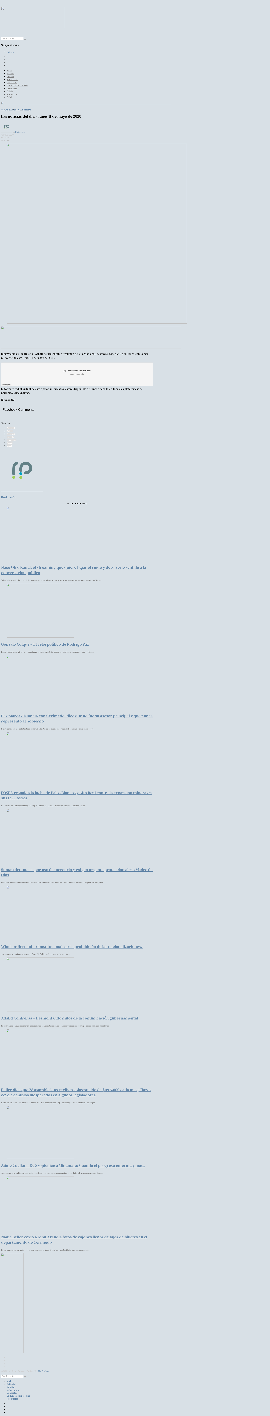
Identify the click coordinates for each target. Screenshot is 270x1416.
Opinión (10, 52)
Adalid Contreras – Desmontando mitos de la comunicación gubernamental (69, 1018)
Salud (9, 97)
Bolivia (10, 91)
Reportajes (12, 88)
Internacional (13, 94)
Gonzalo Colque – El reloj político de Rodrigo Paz (45, 644)
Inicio (9, 70)
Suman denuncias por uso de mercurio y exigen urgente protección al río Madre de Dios (77, 872)
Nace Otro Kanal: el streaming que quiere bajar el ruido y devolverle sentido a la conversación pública (73, 569)
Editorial (10, 73)
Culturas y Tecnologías (17, 85)
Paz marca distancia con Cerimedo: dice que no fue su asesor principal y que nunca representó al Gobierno (77, 718)
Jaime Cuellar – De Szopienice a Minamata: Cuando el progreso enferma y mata (73, 1165)
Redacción (20, 132)
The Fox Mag (43, 1371)
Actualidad (7, 110)
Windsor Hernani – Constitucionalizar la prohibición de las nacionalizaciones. (72, 946)
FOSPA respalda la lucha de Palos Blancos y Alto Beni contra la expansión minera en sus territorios (76, 795)
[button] (25, 1376)
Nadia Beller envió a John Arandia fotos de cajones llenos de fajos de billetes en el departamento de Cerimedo (74, 1239)
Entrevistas (12, 79)
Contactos (12, 82)
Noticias (26, 110)
